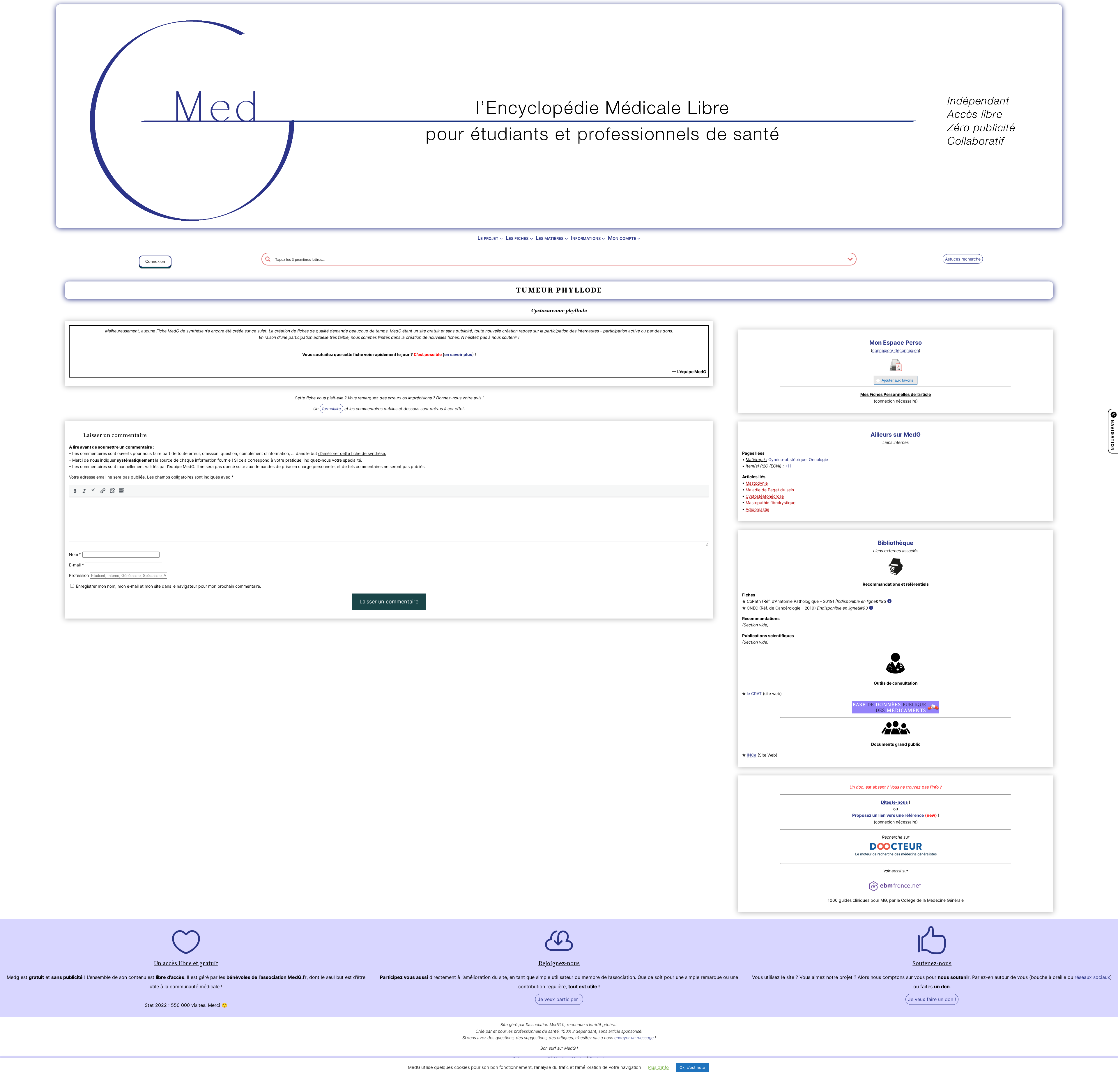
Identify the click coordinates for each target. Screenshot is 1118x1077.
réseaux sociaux (1092, 977)
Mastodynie (757, 483)
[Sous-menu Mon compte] (639, 238)
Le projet (487, 238)
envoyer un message (634, 1037)
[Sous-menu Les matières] (566, 238)
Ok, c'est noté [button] (692, 1067)
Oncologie (818, 459)
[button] (155, 262)
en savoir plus (458, 354)
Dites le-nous (894, 802)
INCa (751, 754)
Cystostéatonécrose (765, 496)
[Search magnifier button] (268, 259)
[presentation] (75, 490)
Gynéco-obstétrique (787, 459)
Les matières (549, 238)
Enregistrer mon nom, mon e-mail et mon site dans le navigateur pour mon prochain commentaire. (168, 586)
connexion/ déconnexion (895, 350)
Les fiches (517, 238)
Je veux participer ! (559, 999)
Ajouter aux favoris (897, 380)
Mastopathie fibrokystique (770, 502)
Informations (586, 238)
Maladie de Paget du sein (770, 489)
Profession (79, 575)
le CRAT (754, 693)
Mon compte (622, 238)
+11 (788, 465)
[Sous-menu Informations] (603, 238)
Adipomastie (757, 509)
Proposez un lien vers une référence (888, 815)
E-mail (76, 564)
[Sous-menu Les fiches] (531, 238)
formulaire (331, 408)
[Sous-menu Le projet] (501, 238)
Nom (75, 554)
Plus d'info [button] (658, 1067)
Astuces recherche (963, 258)
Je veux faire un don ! (932, 999)
